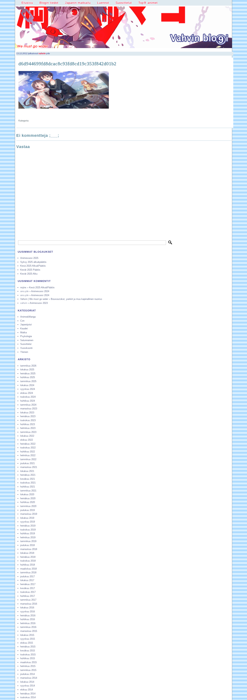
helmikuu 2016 (27, 623)
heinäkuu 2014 (27, 693)
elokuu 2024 (26, 393)
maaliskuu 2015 (28, 662)
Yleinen (24, 352)
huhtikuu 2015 (27, 658)
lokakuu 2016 (27, 607)
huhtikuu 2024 (27, 400)
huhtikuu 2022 (27, 451)
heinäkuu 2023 (27, 416)
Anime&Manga (28, 316)
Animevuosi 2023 (39, 303)
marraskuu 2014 (28, 678)
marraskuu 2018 (28, 549)
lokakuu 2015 (27, 635)
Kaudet (24, 328)
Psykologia (26, 336)
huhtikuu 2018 (27, 564)
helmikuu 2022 (27, 455)
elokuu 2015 (26, 642)
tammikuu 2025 (28, 381)
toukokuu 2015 (28, 654)
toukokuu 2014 (28, 697)
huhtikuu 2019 (27, 533)
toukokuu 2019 (28, 529)
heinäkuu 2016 (27, 615)
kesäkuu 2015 (27, 650)
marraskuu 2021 (28, 467)
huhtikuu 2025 (27, 377)
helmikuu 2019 (27, 537)
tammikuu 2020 (28, 506)
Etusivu (27, 3)
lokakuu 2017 (27, 580)
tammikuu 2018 (28, 572)
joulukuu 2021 (27, 463)
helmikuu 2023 (27, 428)
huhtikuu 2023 (27, 424)
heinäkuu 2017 (27, 584)
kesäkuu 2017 (27, 588)
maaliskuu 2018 (28, 568)
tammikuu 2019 (28, 541)
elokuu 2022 (26, 439)
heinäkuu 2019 (27, 525)
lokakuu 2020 (27, 494)
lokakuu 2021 (27, 471)
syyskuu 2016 (27, 611)
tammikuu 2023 (28, 432)
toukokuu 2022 (28, 447)
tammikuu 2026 (28, 365)
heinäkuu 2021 (27, 475)
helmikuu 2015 (27, 666)
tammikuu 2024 (28, 404)
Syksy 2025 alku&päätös (33, 262)
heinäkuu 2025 (27, 373)
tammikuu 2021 (28, 490)
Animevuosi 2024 (40, 291)
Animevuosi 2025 (29, 258)
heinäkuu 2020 (27, 498)
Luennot (103, 3)
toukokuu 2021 (28, 482)
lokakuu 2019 (27, 518)
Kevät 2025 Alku (28, 273)
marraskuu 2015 (28, 631)
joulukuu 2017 (27, 576)
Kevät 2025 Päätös (30, 269)
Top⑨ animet (148, 3)
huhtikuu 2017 (27, 596)
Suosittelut (124, 3)
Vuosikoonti (26, 348)
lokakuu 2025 (27, 369)
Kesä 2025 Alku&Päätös (33, 265)
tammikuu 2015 (28, 670)
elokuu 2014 (26, 689)
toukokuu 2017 (28, 592)
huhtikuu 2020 (27, 502)
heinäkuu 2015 (27, 646)
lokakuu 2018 (27, 553)
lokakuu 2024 (27, 385)
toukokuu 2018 (28, 560)
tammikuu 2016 (28, 627)
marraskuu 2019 (28, 514)
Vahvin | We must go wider (34, 299)
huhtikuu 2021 (27, 486)
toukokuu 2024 (28, 396)
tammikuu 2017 (28, 599)
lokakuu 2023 (27, 412)
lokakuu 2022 (27, 435)
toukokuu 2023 (28, 420)
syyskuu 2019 (27, 521)
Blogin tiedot (48, 3)
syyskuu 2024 (27, 389)
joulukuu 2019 (27, 510)
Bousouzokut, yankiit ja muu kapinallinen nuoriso (76, 299)
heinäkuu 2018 (27, 557)
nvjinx (23, 287)
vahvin (42, 53)
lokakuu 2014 (27, 681)
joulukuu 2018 (27, 545)
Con (22, 320)
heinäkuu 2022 (27, 443)
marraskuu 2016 (28, 603)
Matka (23, 332)
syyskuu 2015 (27, 638)
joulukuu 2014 (27, 674)
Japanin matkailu (78, 3)
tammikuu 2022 (28, 459)
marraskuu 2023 (28, 408)
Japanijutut (26, 324)
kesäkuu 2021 (27, 479)
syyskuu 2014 (27, 685)
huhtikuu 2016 (27, 619)
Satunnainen (26, 340)
